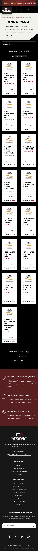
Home (3, 17)
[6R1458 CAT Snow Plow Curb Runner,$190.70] (28, 175)
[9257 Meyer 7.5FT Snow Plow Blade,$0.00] (9, 211)
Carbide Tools (19, 468)
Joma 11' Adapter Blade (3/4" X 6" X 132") (9, 114)
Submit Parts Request (21, 377)
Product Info (7, 93)
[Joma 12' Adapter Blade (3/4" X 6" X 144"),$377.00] (28, 66)
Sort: (12, 56)
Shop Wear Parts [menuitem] (19, 461)
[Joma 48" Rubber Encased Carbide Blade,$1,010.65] (9, 140)
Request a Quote (19, 487)
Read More (8, 36)
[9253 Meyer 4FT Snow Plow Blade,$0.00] (9, 279)
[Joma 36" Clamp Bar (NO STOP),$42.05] (28, 140)
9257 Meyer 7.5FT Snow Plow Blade (8, 220)
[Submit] (32, 525)
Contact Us (19, 504)
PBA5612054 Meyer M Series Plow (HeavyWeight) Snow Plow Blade (9, 324)
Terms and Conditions (27, 548)
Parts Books (19, 495)
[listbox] (27, 51)
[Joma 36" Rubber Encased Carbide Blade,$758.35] (9, 175)
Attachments (19, 465)
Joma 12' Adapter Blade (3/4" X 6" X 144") (28, 76)
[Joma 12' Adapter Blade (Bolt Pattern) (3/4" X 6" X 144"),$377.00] (9, 66)
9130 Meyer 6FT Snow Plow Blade (9, 254)
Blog (19, 498)
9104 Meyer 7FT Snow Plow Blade (28, 254)
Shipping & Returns (19, 501)
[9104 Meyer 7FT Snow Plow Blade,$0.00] (28, 245)
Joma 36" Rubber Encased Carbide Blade (9, 186)
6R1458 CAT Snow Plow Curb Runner (28, 185)
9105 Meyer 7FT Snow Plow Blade (28, 220)
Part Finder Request (19, 490)
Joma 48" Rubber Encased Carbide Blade (9, 150)
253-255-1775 (19, 451)
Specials (19, 474)
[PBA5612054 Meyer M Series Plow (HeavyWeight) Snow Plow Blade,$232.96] (9, 312)
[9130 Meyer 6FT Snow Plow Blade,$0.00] (9, 245)
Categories (7, 44)
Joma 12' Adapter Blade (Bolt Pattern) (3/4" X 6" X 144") (9, 77)
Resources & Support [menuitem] (19, 480)
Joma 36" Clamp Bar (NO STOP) (28, 148)
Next (22, 360)
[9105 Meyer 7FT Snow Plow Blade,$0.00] (28, 211)
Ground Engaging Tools (12, 17)
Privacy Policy (15, 548)
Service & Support (19, 411)
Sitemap (6, 548)
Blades (22, 17)
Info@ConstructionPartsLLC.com (20, 455)
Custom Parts (19, 484)
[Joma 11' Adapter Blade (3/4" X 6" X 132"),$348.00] (9, 104)
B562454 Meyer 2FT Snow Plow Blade (28, 288)
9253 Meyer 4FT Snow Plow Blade (9, 288)
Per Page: (23, 51)
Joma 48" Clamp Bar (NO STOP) (28, 113)
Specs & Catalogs (18, 395)
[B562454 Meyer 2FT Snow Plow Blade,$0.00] (28, 279)
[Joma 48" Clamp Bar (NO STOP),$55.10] (28, 104)
